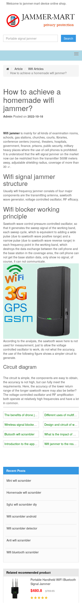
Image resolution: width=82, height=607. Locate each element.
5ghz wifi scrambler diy (22, 504)
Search (68, 38)
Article (19, 69)
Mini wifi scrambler (19, 480)
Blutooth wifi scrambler (19, 434)
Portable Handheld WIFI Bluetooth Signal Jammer (53, 581)
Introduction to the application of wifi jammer (33, 444)
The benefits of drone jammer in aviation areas (35, 415)
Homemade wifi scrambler (24, 492)
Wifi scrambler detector (22, 528)
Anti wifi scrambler (19, 540)
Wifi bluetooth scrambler (23, 552)
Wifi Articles (36, 69)
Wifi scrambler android (21, 516)
